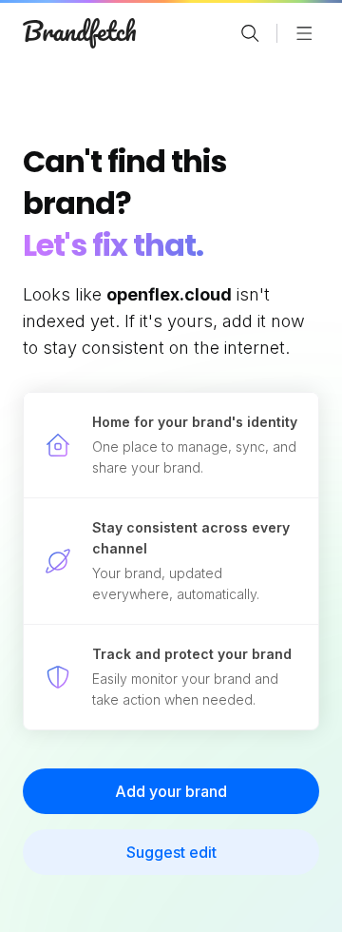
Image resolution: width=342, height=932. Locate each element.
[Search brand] (250, 33)
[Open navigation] (304, 33)
